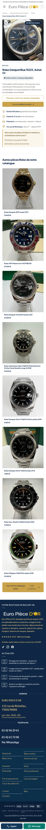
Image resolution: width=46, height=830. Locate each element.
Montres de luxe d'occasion (19, 13)
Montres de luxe (30, 758)
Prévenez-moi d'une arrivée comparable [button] (23, 98)
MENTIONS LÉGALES (13, 810)
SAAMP (38, 642)
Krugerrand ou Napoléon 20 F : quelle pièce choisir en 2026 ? (26, 669)
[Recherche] (42, 7)
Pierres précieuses (31, 771)
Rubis (26, 766)
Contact (5, 791)
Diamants (6, 766)
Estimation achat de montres (17, 143)
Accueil (4, 13)
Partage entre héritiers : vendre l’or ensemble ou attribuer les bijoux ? (23, 662)
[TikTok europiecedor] (3, 647)
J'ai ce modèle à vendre (23, 104)
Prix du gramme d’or (10, 778)
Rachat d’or (6, 753)
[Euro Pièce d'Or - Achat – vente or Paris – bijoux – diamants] (23, 6)
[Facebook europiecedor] (12, 647)
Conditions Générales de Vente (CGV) (32, 810)
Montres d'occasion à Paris (16, 140)
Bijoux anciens (30, 753)
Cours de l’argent (31, 779)
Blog (26, 791)
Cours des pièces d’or (10, 783)
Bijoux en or (7, 758)
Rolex (33, 13)
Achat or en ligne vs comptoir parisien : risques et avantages (24, 685)
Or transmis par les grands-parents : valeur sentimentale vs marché (26, 677)
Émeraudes (6, 771)
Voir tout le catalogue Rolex (23, 587)
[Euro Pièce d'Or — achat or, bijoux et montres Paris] (22, 614)
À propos (6, 796)
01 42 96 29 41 (9, 806)
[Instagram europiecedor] (7, 647)
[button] (4, 6)
